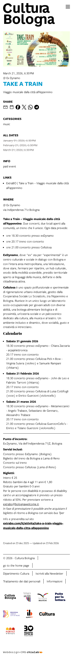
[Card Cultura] (47, 614)
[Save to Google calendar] (11, 107)
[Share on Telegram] (36, 107)
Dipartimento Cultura (16, 573)
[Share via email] (5, 107)
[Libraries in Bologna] (43, 597)
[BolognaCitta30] (29, 631)
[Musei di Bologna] (27, 597)
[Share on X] (24, 107)
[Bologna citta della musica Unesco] (11, 614)
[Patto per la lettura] (60, 597)
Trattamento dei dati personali (21, 581)
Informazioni (54, 581)
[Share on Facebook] (18, 107)
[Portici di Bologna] (10, 631)
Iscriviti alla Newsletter (49, 573)
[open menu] (68, 7)
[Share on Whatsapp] (30, 107)
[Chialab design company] (23, 649)
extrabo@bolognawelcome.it (21, 504)
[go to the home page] (36, 15)
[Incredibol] (29, 614)
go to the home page (16, 565)
